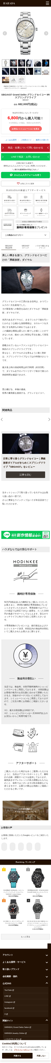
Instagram (8, 1002)
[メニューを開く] (47, 3)
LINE (6, 996)
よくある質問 (10, 140)
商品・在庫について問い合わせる (25, 147)
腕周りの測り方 (42, 140)
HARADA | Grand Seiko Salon (16, 1027)
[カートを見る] (41, 4)
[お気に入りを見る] (32, 4)
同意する (17, 1056)
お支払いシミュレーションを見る (25, 128)
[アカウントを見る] (37, 4)
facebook (8, 1008)
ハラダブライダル (11, 1039)
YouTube (8, 990)
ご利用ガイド (26, 140)
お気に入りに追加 (27, 183)
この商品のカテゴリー (14, 235)
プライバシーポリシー (22, 1050)
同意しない (41, 1056)
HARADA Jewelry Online (14, 1033)
